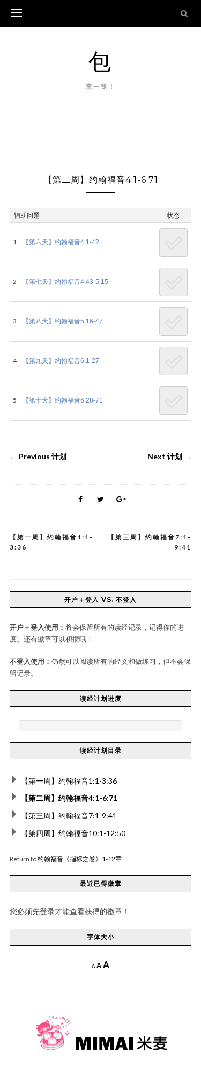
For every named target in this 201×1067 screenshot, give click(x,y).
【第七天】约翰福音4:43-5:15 (65, 281)
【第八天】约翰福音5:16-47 (63, 321)
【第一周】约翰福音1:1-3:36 (51, 542)
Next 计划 (169, 456)
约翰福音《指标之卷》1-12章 (80, 859)
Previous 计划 (38, 456)
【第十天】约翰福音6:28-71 (63, 400)
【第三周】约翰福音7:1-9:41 (149, 542)
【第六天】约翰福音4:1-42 (61, 242)
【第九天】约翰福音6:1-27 (61, 361)
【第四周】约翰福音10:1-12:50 (73, 833)
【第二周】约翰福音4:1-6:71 (69, 797)
